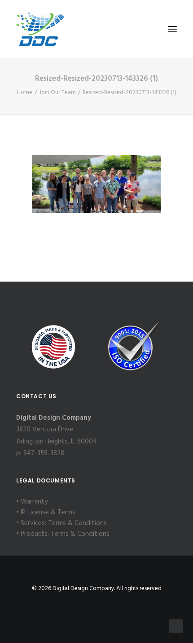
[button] (172, 29)
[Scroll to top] (176, 626)
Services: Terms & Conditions (64, 523)
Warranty (34, 501)
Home (24, 92)
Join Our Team (57, 92)
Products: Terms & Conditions (65, 534)
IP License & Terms (48, 512)
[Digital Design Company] (40, 29)
